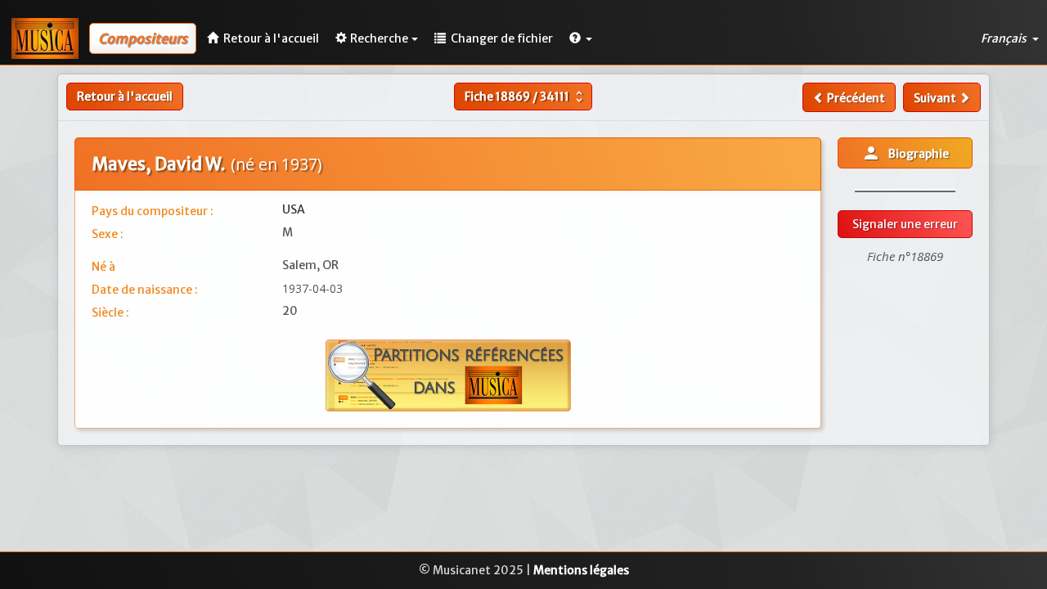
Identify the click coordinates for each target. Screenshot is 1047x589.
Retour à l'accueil (125, 96)
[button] (580, 38)
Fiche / (525, 96)
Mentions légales (581, 570)
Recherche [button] (379, 38)
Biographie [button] (905, 153)
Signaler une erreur (905, 224)
